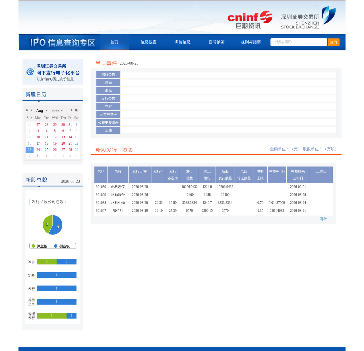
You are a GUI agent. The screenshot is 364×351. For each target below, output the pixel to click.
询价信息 (183, 42)
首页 (114, 42)
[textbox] (298, 42)
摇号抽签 (217, 42)
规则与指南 (251, 42)
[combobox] (298, 42)
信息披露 (148, 42)
